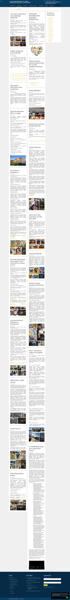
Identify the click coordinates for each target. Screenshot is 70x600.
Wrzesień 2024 (50, 30)
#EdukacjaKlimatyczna (14, 362)
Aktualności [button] (19, 5)
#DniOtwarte (12, 237)
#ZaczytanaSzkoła (23, 304)
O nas (11, 589)
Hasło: (45, 581)
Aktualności (19, 9)
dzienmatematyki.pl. (13, 482)
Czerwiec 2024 (50, 31)
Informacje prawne (13, 582)
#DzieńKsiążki (12, 303)
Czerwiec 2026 (50, 18)
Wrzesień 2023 (50, 35)
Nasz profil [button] (25, 5)
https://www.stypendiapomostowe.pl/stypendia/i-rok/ (37, 141)
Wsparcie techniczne (13, 579)
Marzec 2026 (50, 20)
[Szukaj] (55, 3)
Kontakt (11, 591)
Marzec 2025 (50, 27)
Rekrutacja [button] (41, 5)
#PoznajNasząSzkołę (13, 238)
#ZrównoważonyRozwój (22, 362)
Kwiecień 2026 (50, 19)
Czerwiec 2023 (50, 38)
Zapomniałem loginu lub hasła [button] (48, 587)
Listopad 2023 (50, 33)
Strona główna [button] (12, 5)
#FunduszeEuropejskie (19, 363)
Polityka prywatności (13, 584)
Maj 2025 (49, 25)
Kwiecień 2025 (50, 26)
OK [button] (67, 597)
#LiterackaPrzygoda (13, 304)
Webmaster (12, 577)
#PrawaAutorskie (23, 303)
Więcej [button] (51, 5)
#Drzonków (24, 362)
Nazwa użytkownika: (47, 577)
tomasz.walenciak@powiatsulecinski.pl (34, 582)
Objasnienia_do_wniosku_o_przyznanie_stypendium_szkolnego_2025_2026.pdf (19, 73)
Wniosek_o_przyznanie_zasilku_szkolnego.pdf (19, 78)
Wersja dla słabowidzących (13, 598)
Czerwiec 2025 (50, 24)
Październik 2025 (51, 22)
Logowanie (53, 1)
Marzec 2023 (50, 39)
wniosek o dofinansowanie (34, 85)
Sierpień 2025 (50, 23)
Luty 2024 (50, 32)
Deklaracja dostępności (14, 581)
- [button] (46, 1)
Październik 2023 (51, 34)
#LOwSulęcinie (23, 237)
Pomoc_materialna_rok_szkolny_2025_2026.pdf (19, 75)
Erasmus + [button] (46, 5)
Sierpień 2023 (50, 36)
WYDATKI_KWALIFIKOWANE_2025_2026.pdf (19, 79)
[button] (47, 1)
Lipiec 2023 (50, 37)
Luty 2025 (50, 28)
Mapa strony (12, 588)
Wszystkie (50, 40)
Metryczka (12, 586)
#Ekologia (11, 362)
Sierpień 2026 (50, 17)
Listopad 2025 (50, 21)
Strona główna (13, 9)
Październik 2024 (51, 29)
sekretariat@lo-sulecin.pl (32, 580)
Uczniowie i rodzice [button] (32, 5)
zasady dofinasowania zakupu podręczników (35, 83)
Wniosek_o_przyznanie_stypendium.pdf (18, 76)
